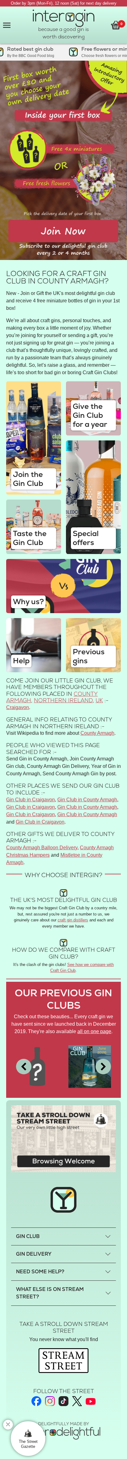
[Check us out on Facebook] (36, 1401)
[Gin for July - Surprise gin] (37, 1066)
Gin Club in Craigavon (30, 799)
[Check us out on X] (77, 1401)
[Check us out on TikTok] (63, 1401)
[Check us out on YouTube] (91, 1401)
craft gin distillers (73, 920)
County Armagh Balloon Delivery (41, 847)
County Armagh (97, 733)
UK (99, 700)
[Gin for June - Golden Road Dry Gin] (89, 1066)
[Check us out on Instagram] (50, 1401)
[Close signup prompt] (8, 1425)
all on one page (94, 1031)
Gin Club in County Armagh (87, 799)
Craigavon (17, 707)
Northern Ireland (63, 700)
